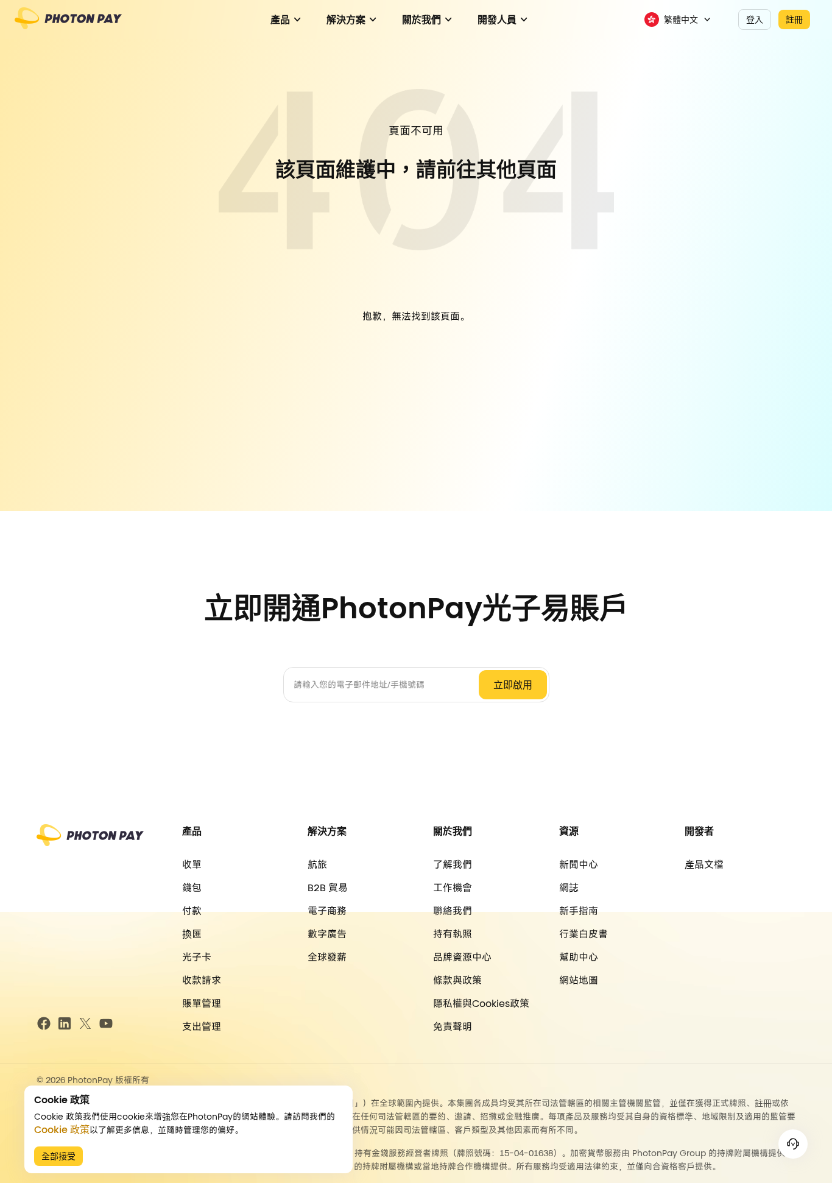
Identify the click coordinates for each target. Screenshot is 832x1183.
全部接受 (58, 1156)
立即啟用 (512, 685)
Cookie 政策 (62, 1130)
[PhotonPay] (68, 24)
